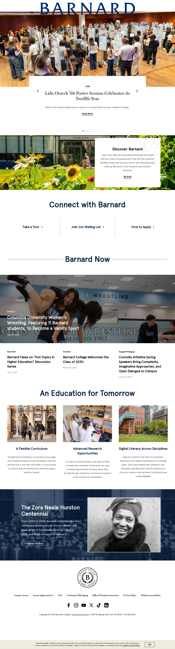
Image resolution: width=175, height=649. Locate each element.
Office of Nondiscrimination (106, 595)
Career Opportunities (43, 595)
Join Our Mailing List (86, 227)
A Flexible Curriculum (32, 449)
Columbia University (80, 614)
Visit (60, 595)
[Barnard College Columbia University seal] (87, 577)
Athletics (11, 311)
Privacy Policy (129, 595)
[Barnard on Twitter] (91, 605)
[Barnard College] (87, 9)
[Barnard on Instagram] (76, 605)
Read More (87, 113)
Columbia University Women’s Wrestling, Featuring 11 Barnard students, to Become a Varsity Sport (43, 323)
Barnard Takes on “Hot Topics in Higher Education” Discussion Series (30, 361)
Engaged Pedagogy (127, 352)
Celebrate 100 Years (34, 543)
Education (11, 352)
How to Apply (141, 227)
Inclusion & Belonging (77, 595)
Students (67, 352)
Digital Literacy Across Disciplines (143, 449)
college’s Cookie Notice (131, 645)
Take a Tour (31, 227)
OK (149, 644)
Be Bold (128, 176)
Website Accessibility (151, 595)
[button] (38, 91)
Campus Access (21, 595)
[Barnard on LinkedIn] (106, 605)
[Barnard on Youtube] (83, 605)
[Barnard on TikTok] (99, 605)
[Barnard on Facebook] (68, 605)
